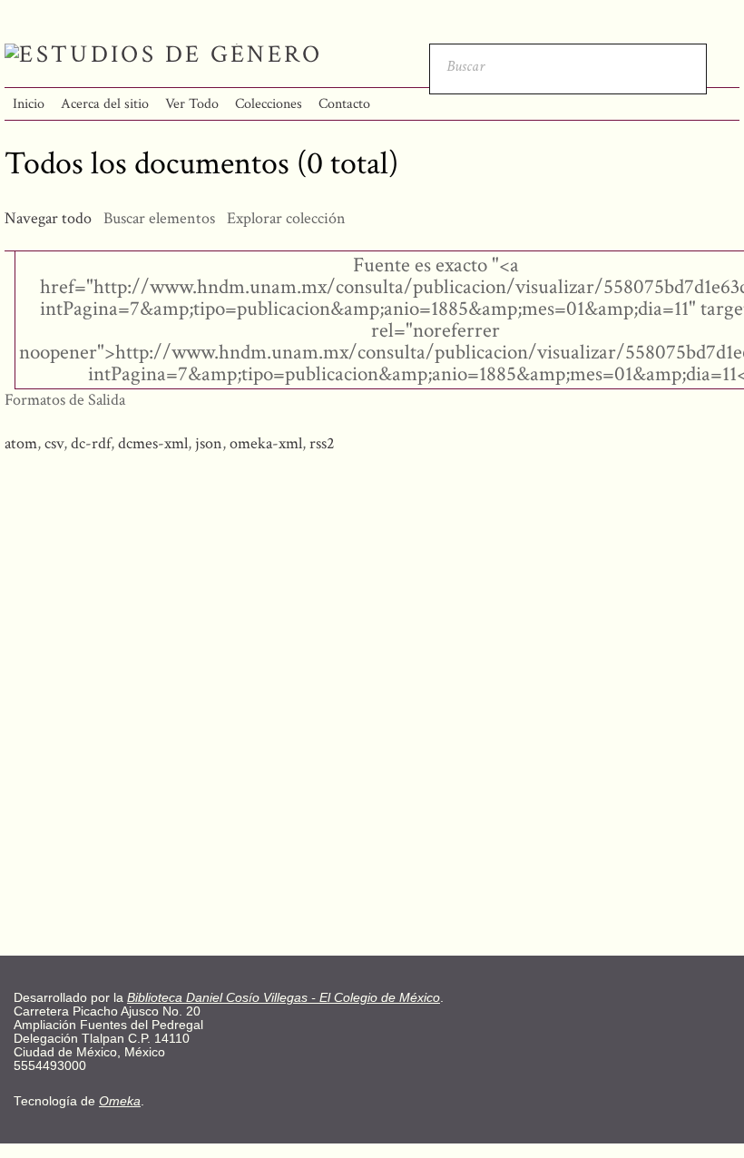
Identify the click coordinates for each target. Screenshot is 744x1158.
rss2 (322, 443)
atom (21, 443)
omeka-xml (266, 443)
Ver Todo (192, 103)
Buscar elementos (159, 218)
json (208, 443)
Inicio (28, 103)
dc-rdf (91, 443)
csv (54, 443)
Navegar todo (48, 218)
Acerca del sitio (105, 103)
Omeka (120, 1101)
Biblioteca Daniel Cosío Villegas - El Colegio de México (283, 998)
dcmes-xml (153, 443)
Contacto (344, 103)
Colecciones (268, 103)
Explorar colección (286, 218)
